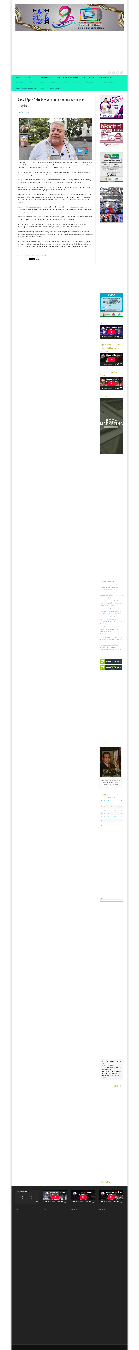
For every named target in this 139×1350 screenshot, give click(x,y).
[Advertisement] (69, 50)
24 (105, 817)
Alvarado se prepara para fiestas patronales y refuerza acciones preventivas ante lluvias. (109, 647)
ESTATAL (28, 78)
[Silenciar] (118, 337)
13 (115, 810)
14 (118, 810)
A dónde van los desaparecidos (66, 78)
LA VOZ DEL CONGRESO (43, 78)
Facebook (109, 73)
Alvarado (31, 83)
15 (121, 810)
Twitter (113, 73)
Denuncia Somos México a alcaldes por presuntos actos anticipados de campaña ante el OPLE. (110, 611)
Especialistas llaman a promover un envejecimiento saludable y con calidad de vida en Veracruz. (110, 629)
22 (121, 813)
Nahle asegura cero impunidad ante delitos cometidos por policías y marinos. (110, 587)
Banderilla (66, 83)
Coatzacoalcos (89, 78)
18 (108, 813)
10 (105, 810)
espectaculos (91, 83)
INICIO (27, 113)
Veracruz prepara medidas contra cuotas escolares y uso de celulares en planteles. (111, 595)
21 (118, 813)
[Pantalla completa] (121, 337)
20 (115, 813)
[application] (111, 332)
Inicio (18, 78)
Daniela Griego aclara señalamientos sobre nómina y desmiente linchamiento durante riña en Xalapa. (111, 619)
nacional (78, 83)
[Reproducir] (102, 337)
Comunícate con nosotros (26, 88)
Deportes (19, 83)
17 (105, 813)
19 (111, 813)
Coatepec (53, 83)
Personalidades (54, 88)
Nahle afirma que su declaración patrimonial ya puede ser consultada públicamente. (111, 603)
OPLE (42, 88)
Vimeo (117, 73)
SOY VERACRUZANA (107, 83)
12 (111, 810)
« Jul (101, 825)
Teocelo (42, 83)
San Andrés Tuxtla (106, 78)
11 (108, 810)
